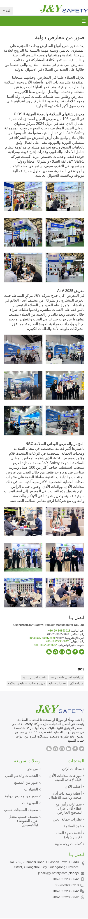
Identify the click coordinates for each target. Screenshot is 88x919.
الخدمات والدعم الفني (21, 776)
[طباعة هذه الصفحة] (55, 652)
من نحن (32, 769)
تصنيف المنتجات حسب (21, 810)
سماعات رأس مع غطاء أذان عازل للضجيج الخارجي (69, 808)
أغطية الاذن (73, 786)
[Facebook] (75, 652)
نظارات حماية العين (67, 819)
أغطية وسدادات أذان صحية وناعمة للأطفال (65, 795)
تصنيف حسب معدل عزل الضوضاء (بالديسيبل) (23, 821)
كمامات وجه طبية (68, 844)
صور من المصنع (26, 782)
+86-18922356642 (57, 641)
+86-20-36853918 (59, 630)
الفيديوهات (30, 803)
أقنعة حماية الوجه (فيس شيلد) (69, 835)
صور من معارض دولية (21, 796)
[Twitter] (81, 652)
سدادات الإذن (72, 769)
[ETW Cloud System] (49, 652)
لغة (7, 11)
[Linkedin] (68, 652)
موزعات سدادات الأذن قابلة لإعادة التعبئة (65, 778)
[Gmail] (62, 652)
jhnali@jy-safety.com (42, 638)
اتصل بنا (76, 617)
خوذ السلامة (73, 826)
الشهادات (31, 789)
